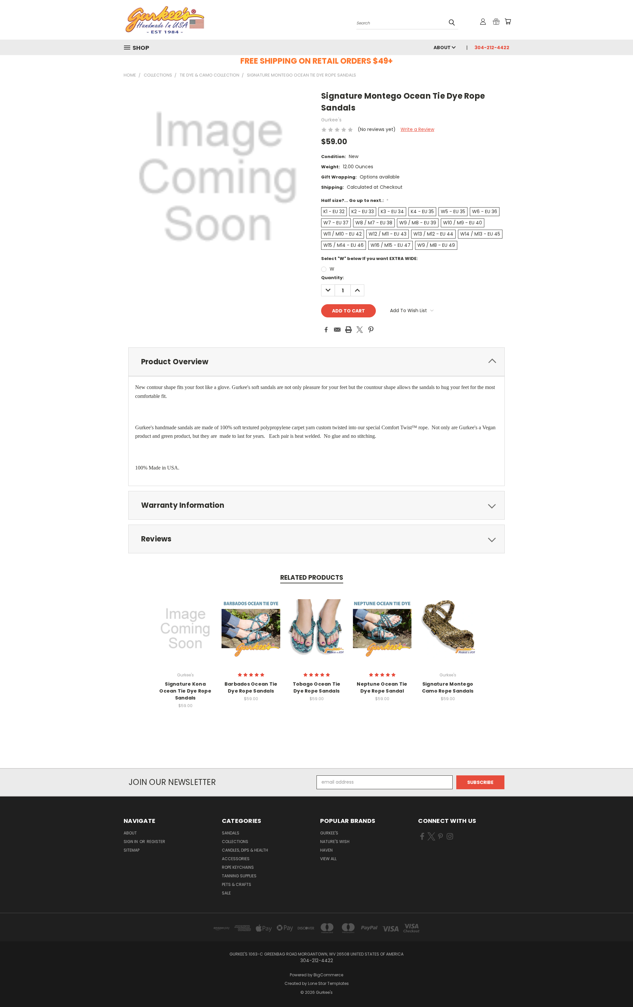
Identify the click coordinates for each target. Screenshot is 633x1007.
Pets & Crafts (236, 884)
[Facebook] (326, 329)
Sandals (230, 833)
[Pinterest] (371, 329)
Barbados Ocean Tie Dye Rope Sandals (251, 687)
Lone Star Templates (328, 983)
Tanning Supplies (239, 876)
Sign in (131, 841)
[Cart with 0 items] (507, 21)
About (443, 47)
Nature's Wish (334, 841)
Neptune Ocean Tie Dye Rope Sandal (382, 687)
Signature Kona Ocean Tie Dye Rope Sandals (185, 691)
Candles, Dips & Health (245, 850)
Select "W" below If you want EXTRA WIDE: (369, 258)
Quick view (185, 621)
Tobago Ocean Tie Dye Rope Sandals (317, 687)
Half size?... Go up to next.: (354, 200)
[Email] (337, 329)
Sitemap (131, 850)
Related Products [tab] (311, 577)
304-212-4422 (491, 47)
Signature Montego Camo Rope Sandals (447, 687)
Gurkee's (329, 833)
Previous (616, 986)
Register (156, 841)
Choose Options (185, 633)
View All (328, 858)
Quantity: (332, 278)
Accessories (236, 858)
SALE (226, 893)
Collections (235, 841)
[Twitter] (359, 329)
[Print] (348, 329)
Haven (326, 850)
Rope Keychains (238, 867)
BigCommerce (328, 975)
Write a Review (417, 129)
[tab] (316, 361)
